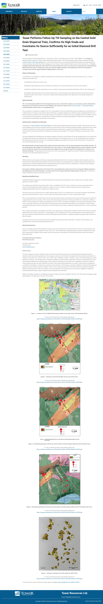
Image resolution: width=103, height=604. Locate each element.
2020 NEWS (6, 61)
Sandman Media (97, 601)
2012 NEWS (6, 87)
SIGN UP (77, 5)
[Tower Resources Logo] (11, 5)
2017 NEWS (6, 71)
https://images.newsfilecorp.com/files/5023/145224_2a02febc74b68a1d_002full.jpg (59, 319)
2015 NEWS (6, 77)
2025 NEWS (6, 44)
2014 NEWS (6, 81)
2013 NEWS (6, 84)
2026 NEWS (6, 41)
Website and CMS (89, 601)
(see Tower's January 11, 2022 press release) (81, 105)
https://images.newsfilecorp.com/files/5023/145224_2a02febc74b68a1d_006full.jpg (59, 578)
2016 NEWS (6, 74)
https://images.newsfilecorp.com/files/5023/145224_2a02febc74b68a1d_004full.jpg (59, 449)
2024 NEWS (6, 47)
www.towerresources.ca (28, 247)
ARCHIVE (5, 91)
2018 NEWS (6, 67)
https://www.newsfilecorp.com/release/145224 (66, 582)
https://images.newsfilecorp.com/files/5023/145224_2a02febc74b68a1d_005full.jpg (59, 512)
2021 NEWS (6, 57)
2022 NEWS (6, 54)
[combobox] (89, 11)
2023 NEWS (6, 51)
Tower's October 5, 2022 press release (41, 125)
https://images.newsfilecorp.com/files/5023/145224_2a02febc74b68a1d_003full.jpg (59, 382)
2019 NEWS (6, 64)
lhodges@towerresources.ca (72, 597)
